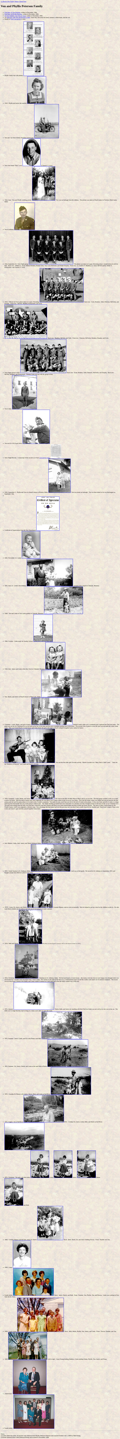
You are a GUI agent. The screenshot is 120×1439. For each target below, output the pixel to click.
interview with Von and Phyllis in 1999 (18, 17)
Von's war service (16, 19)
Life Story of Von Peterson (12, 12)
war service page (44, 458)
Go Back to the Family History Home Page (13, 1)
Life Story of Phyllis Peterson (13, 14)
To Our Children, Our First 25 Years (15, 16)
